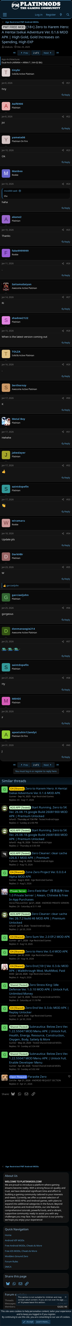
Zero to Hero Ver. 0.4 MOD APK (46, 951)
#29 (68, 364)
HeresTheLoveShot (18, 902)
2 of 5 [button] (36, 52)
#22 (68, 116)
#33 (68, 499)
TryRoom (13, 861)
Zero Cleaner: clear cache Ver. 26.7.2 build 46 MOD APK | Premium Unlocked (38, 918)
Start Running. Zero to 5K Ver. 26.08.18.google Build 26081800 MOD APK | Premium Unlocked (38, 834)
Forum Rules (11, 1261)
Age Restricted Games (43, 796)
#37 (68, 641)
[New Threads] (60, 14)
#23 (68, 150)
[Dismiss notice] (65, 1297)
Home (8, 1235)
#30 (68, 398)
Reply (67, 94)
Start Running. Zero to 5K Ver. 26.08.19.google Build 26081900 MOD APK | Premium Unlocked (38, 811)
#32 (68, 465)
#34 (68, 533)
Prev (25, 52)
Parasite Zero (37, 1077)
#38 (68, 677)
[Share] (63, 83)
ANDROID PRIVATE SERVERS (55, 902)
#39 (68, 711)
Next (46, 52)
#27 (68, 297)
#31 (68, 431)
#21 (68, 82)
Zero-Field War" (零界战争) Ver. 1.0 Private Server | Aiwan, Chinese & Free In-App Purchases (39, 895)
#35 (68, 567)
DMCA (8, 1266)
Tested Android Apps (49, 819)
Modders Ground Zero (16, 1256)
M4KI (11, 973)
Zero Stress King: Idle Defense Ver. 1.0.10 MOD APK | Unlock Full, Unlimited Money (39, 989)
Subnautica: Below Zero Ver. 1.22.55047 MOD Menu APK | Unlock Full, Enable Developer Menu (38, 1058)
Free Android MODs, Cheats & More (23, 1245)
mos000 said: (10, 190)
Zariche (12, 1080)
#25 (68, 229)
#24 (68, 183)
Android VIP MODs (14, 1240)
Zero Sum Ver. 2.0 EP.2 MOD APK (47, 937)
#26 (68, 263)
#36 (68, 607)
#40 (68, 745)
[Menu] (5, 14)
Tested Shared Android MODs (45, 997)
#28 (68, 330)
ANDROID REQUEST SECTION (46, 1080)
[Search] (67, 14)
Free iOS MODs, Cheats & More (21, 1251)
